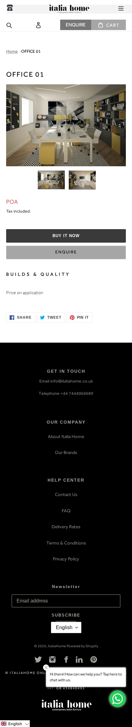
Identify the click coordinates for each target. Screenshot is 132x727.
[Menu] (121, 7)
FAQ (66, 511)
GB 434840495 (70, 688)
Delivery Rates (66, 526)
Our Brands (66, 452)
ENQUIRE (76, 25)
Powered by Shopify (82, 646)
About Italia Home (66, 436)
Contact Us (66, 494)
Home (12, 51)
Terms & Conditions (66, 543)
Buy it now (66, 235)
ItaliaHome (57, 646)
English (64, 627)
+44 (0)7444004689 (10, 8)
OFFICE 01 (31, 51)
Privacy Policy (66, 559)
